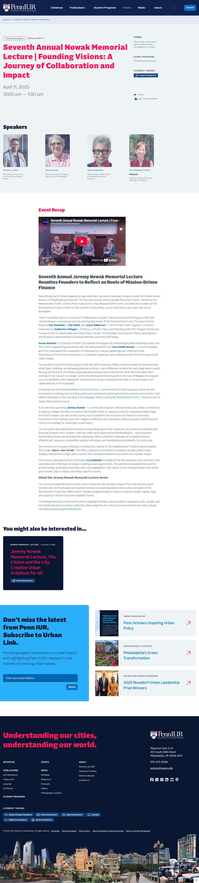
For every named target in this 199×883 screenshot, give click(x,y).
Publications (77, 8)
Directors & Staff (87, 767)
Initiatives (57, 8)
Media (141, 8)
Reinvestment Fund (49, 304)
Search (174, 8)
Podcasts (45, 784)
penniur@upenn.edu (161, 768)
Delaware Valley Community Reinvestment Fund (111, 397)
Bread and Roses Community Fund (79, 389)
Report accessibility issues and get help (108, 831)
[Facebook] (151, 780)
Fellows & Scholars (88, 771)
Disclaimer (55, 831)
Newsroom (46, 779)
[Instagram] (161, 780)
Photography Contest (51, 793)
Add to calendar (147, 99)
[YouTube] (172, 780)
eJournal (7, 784)
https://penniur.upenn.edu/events (62, 509)
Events (127, 8)
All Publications (10, 775)
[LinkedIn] (166, 780)
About (158, 8)
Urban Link (8, 779)
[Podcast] (176, 780)
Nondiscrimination (69, 831)
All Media (45, 775)
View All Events (34, 38)
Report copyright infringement (138, 831)
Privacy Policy (84, 831)
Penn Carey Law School (145, 42)
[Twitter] (156, 780)
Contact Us (84, 780)
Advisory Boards (86, 776)
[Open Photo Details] (196, 880)
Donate (190, 8)
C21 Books (8, 788)
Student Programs (105, 8)
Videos (44, 788)
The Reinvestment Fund (145, 61)
